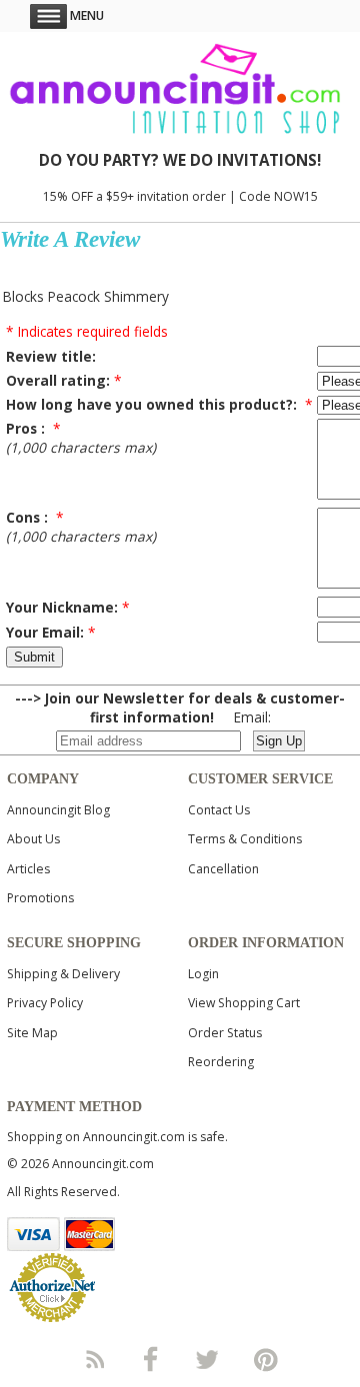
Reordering (221, 1061)
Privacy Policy (45, 1002)
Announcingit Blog (58, 809)
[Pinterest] (266, 1359)
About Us (33, 838)
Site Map (32, 1032)
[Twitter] (209, 1359)
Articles (28, 868)
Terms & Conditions (245, 838)
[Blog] (94, 1359)
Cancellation (223, 868)
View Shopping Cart (244, 1002)
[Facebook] (151, 1359)
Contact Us (219, 809)
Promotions (40, 897)
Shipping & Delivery (63, 973)
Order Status (225, 1032)
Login (203, 973)
